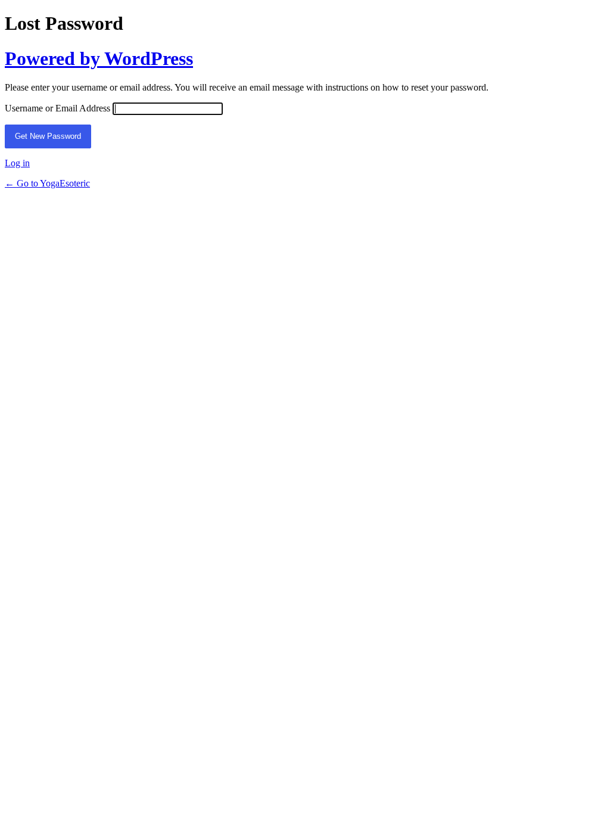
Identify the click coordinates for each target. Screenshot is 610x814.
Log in (17, 163)
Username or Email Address (57, 108)
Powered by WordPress (99, 58)
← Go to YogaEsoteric (47, 183)
